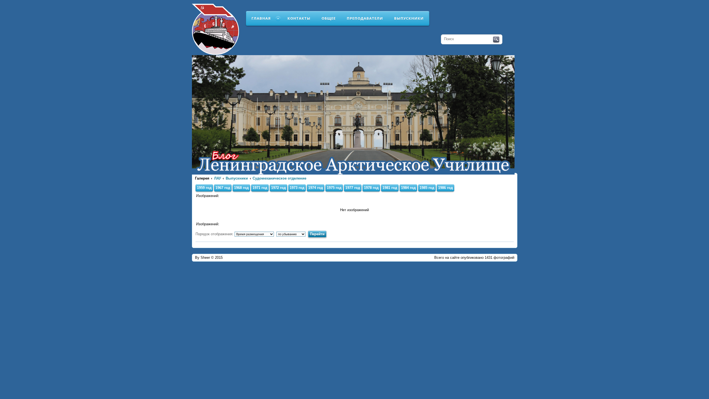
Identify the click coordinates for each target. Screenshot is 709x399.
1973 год (297, 188)
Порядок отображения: (215, 234)
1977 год (352, 188)
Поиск (496, 39)
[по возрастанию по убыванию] (291, 234)
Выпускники (409, 18)
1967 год (222, 188)
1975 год (334, 188)
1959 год (204, 188)
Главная (261, 18)
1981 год (389, 188)
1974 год (315, 188)
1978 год (371, 188)
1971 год (260, 188)
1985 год (427, 188)
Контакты (298, 18)
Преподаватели (365, 18)
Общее (329, 18)
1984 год (408, 188)
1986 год (445, 188)
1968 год (241, 188)
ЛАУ (217, 178)
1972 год (278, 188)
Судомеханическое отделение (279, 178)
